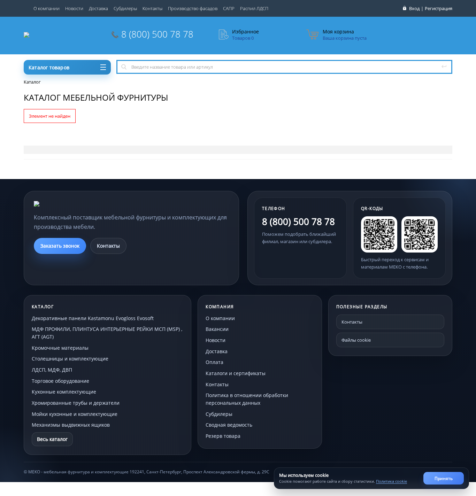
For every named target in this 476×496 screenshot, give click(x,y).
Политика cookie (391, 481)
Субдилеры (125, 8)
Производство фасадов (192, 8)
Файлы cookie (356, 340)
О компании (46, 8)
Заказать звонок (59, 245)
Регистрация (438, 8)
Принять (444, 478)
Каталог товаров (49, 67)
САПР (229, 8)
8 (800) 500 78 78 (157, 34)
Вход (414, 8)
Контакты (152, 8)
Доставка (98, 8)
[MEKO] (72, 204)
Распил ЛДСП (254, 8)
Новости (74, 8)
